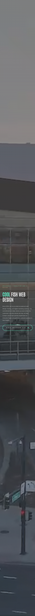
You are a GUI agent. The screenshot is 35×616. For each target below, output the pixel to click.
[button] (17, 328)
